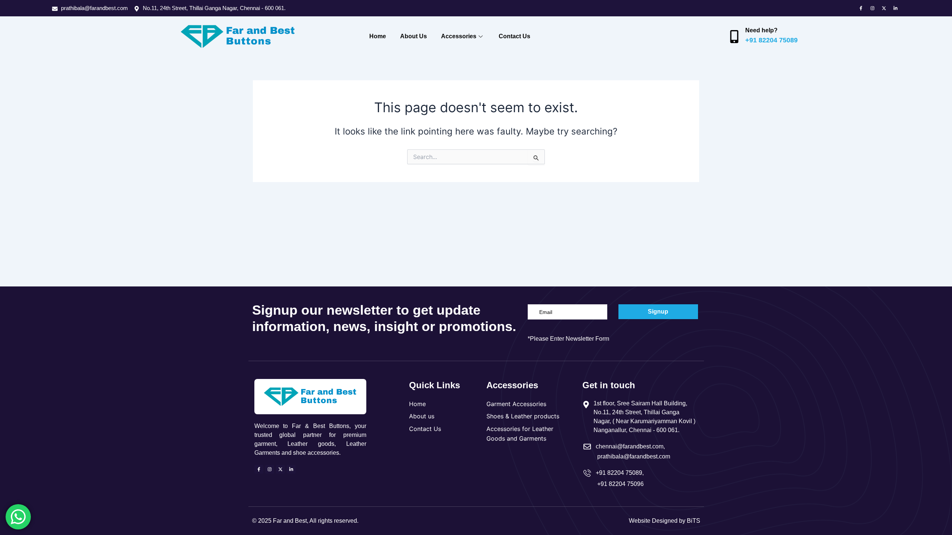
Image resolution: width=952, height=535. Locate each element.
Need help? (761, 30)
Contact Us (514, 36)
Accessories (458, 36)
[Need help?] (734, 36)
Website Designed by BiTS (664, 521)
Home (377, 36)
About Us (413, 36)
